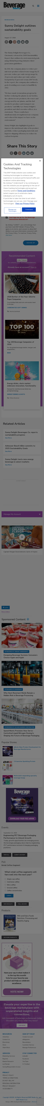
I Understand (29, 209)
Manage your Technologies (12, 210)
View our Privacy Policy (24, 203)
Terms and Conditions (26, 191)
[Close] (40, 161)
